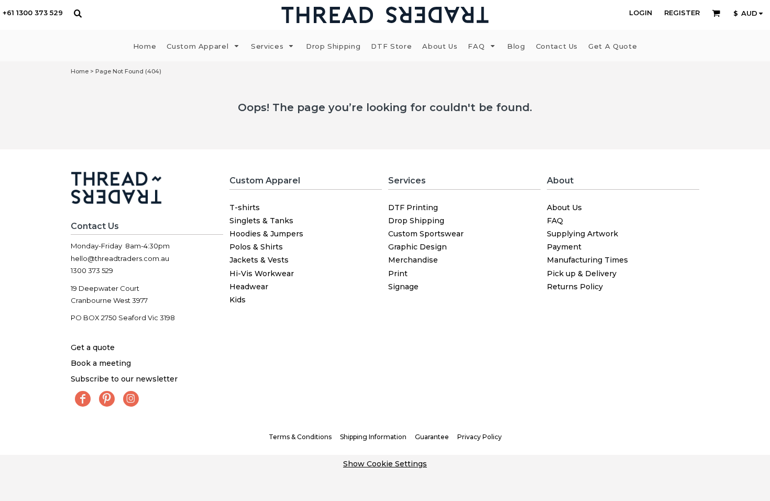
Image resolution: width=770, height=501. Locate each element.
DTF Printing (413, 207)
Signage (403, 286)
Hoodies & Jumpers (266, 233)
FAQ (555, 220)
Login (640, 12)
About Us (564, 207)
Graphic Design (417, 247)
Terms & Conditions (300, 437)
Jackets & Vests (259, 260)
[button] (77, 13)
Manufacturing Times (587, 260)
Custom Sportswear (426, 233)
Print (398, 273)
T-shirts (244, 207)
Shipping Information (373, 437)
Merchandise (413, 260)
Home (80, 71)
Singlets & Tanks (261, 220)
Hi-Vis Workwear (261, 273)
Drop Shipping (416, 220)
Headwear (248, 286)
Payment (564, 247)
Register (682, 12)
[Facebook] (83, 399)
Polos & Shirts (256, 247)
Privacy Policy (479, 437)
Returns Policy (575, 286)
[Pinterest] (107, 399)
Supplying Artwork (582, 233)
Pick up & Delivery (582, 273)
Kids (237, 299)
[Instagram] (131, 399)
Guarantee (432, 437)
